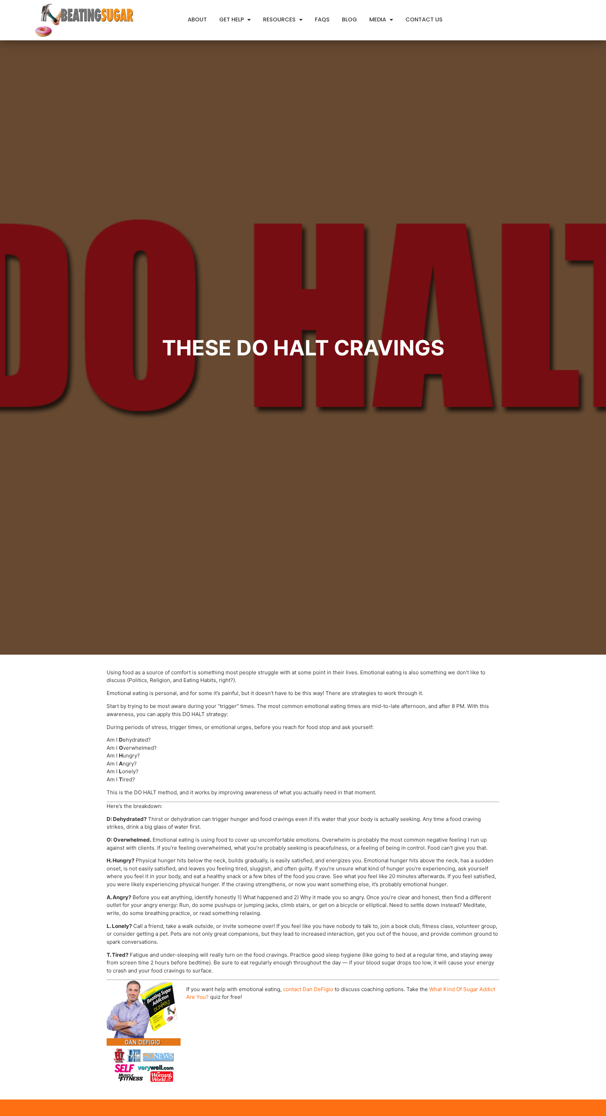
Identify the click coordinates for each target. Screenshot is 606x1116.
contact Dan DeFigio (308, 989)
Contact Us (424, 19)
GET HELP (231, 19)
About (197, 19)
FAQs (322, 19)
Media (377, 19)
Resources (279, 19)
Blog (349, 19)
